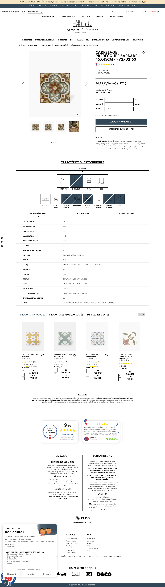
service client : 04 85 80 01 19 (13, 12)
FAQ (88, 546)
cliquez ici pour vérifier (111, 556)
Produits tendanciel (32, 315)
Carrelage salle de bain (33, 298)
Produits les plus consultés (66, 315)
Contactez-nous (92, 548)
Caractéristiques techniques (107, 115)
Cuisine (65, 284)
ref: (97, 73)
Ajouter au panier (121, 122)
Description (82, 214)
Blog (88, 551)
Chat (93, 402)
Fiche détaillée (38, 214)
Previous (140, 314)
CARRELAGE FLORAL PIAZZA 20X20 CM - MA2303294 (126, 356)
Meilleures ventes (98, 315)
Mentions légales (72, 543)
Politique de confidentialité (71, 551)
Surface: (99, 100)
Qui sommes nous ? (72, 538)
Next (143, 314)
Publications (126, 214)
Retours (89, 543)
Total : (98, 109)
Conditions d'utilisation (70, 547)
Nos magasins (71, 541)
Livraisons (90, 541)
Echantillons (91, 538)
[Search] (41, 12)
